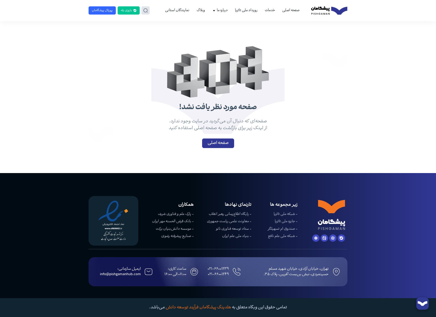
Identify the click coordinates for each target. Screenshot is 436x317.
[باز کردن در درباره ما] (214, 10)
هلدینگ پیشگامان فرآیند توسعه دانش (198, 307)
